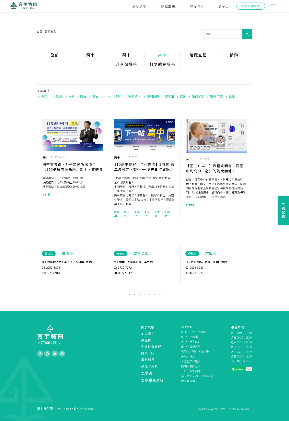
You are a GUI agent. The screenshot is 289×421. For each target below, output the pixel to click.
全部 (55, 54)
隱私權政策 (188, 381)
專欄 (230, 96)
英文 (93, 96)
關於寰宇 (148, 327)
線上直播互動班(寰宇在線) (197, 376)
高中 (162, 54)
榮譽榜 (146, 340)
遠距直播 (198, 54)
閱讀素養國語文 (191, 366)
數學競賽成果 (162, 64)
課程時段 (197, 6)
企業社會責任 (151, 346)
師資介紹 (148, 353)
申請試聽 (283, 210)
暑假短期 (196, 96)
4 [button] (144, 293)
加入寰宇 (148, 333)
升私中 (44, 96)
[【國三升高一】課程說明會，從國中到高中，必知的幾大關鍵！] (216, 136)
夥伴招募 (215, 96)
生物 (105, 96)
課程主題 (168, 6)
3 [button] (139, 293)
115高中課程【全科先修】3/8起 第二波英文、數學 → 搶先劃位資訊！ (144, 167)
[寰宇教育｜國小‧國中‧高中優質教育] (23, 8)
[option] (73, 265)
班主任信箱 (45, 408)
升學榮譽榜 (126, 64)
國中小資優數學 (191, 346)
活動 (234, 54)
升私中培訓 (188, 356)
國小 (90, 54)
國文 (82, 96)
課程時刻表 (149, 366)
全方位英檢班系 (191, 361)
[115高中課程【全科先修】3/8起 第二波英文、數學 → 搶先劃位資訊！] (144, 135)
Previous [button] (34, 271)
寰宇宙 (223, 6)
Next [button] (255, 271)
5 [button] (150, 293)
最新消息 (139, 6)
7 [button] (160, 293)
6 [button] (155, 293)
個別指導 (151, 96)
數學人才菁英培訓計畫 (195, 351)
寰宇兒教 (186, 327)
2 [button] (134, 293)
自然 (70, 96)
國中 (126, 54)
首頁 (39, 31)
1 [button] (129, 293)
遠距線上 (133, 96)
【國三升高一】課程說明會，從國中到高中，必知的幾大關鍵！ (215, 168)
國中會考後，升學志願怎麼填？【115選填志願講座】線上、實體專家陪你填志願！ (72, 167)
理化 (117, 96)
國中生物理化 (189, 337)
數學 (58, 96)
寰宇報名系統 (250, 6)
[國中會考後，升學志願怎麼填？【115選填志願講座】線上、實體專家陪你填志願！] (72, 135)
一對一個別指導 (191, 371)
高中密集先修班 (191, 342)
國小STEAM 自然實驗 (194, 332)
